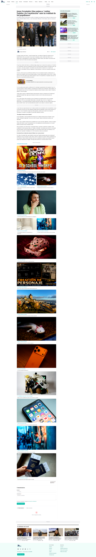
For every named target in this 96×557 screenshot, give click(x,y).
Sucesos (74, 32)
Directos (50, 548)
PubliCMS (30, 551)
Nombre (18, 490)
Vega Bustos (39, 540)
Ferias (52, 1)
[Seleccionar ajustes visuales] (92, 2)
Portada (8, 1)
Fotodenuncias (51, 554)
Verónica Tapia (71, 540)
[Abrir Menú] (94, 2)
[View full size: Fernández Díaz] (36, 34)
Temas (50, 551)
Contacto (61, 546)
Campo (74, 25)
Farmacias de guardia (52, 553)
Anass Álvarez (24, 540)
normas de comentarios (32, 501)
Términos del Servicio (64, 548)
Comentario (19, 493)
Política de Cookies (63, 551)
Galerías (12, 1)
